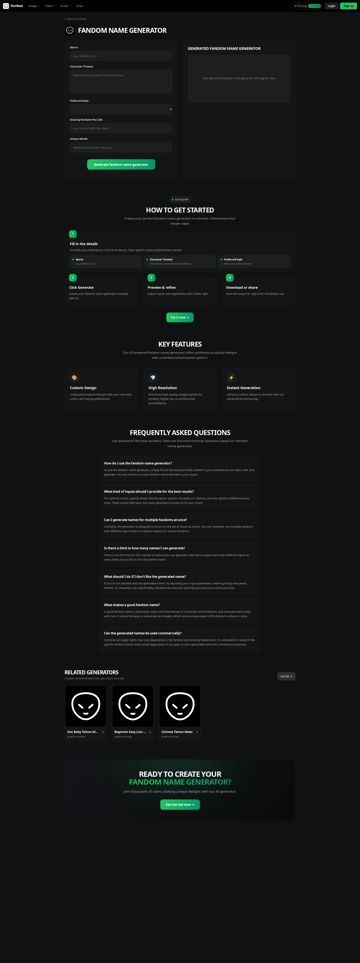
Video (49, 6)
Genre (74, 47)
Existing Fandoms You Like (86, 119)
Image (33, 6)
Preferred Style (79, 100)
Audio (64, 6)
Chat (79, 6)
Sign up (349, 6)
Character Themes (81, 66)
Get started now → (180, 804)
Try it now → (180, 317)
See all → (286, 676)
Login (331, 6)
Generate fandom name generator (121, 164)
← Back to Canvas (75, 19)
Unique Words (79, 139)
